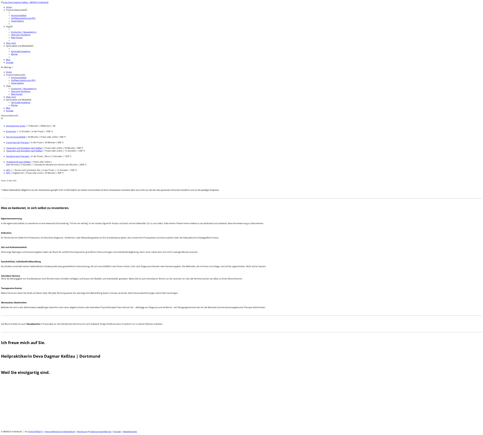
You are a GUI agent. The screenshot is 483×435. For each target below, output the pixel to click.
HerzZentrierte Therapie (17, 156)
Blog (8, 59)
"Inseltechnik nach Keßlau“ (18, 161)
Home (9, 7)
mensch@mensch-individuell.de (60, 431)
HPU (8, 170)
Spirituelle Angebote (20, 51)
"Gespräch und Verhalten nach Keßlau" (24, 148)
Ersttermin (11, 131)
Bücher (14, 54)
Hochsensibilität (18, 15)
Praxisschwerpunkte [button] (15, 10)
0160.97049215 (35, 431)
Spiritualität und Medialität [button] (18, 46)
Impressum (82, 431)
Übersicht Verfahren (20, 34)
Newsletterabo (130, 431)
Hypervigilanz (17, 21)
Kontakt (9, 62)
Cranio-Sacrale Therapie (17, 142)
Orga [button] (8, 86)
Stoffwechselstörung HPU (23, 18)
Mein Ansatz (17, 37)
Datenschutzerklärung (100, 431)
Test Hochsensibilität (16, 137)
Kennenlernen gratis (15, 126)
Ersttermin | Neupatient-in (23, 32)
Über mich (11, 43)
